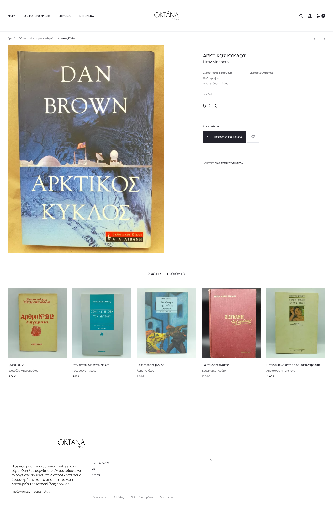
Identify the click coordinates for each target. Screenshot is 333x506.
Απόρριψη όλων (40, 491)
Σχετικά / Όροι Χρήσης (37, 16)
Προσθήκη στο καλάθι (228, 136)
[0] (318, 16)
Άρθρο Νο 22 (16, 365)
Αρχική (11, 38)
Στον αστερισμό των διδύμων (90, 365)
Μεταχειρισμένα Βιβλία (42, 38)
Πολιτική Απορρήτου (142, 497)
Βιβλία (22, 38)
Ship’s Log (65, 16)
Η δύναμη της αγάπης (215, 365)
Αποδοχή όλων (20, 491)
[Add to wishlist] (253, 137)
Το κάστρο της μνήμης (150, 365)
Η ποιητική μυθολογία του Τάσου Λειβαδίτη (293, 365)
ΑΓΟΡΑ (11, 16)
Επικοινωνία (86, 16)
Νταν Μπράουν (216, 61)
